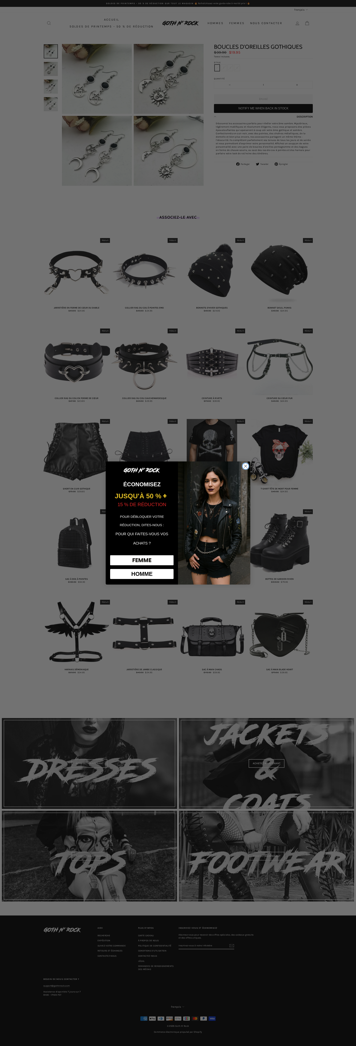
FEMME (141, 560)
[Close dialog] (245, 466)
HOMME (142, 574)
